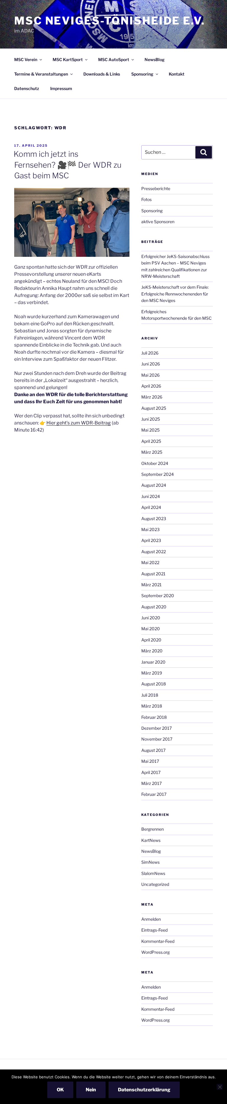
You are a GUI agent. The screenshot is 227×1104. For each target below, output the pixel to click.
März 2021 (151, 584)
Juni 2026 (150, 363)
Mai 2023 (150, 529)
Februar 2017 (153, 794)
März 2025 (151, 452)
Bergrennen (152, 829)
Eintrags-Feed (154, 929)
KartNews (150, 840)
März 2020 (152, 650)
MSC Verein (25, 59)
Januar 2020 (153, 661)
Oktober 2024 (154, 463)
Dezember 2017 (156, 728)
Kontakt (176, 73)
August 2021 (153, 573)
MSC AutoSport (113, 59)
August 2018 (153, 683)
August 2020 (153, 606)
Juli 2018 (149, 695)
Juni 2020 (150, 617)
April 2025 (151, 441)
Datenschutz (26, 88)
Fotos (146, 199)
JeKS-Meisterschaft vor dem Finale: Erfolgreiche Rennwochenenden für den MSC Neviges (175, 294)
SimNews (150, 862)
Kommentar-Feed (157, 941)
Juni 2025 (150, 419)
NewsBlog (155, 59)
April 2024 (151, 507)
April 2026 (151, 385)
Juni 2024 (150, 496)
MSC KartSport (68, 59)
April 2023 (151, 540)
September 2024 (157, 474)
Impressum (61, 88)
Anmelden (151, 919)
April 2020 (151, 639)
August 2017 (153, 750)
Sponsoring (142, 73)
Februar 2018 (154, 717)
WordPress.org (155, 952)
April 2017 (150, 772)
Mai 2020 (150, 628)
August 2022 (153, 551)
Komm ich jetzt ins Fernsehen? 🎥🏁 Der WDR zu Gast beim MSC (67, 164)
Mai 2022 (150, 562)
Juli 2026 (149, 352)
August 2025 (153, 408)
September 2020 (157, 595)
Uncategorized (155, 884)
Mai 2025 (150, 429)
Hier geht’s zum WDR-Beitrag (78, 423)
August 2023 (153, 518)
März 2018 (151, 705)
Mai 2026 (150, 375)
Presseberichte (155, 188)
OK (60, 1089)
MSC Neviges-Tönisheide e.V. (109, 20)
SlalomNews (153, 873)
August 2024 (153, 485)
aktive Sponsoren (157, 221)
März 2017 (151, 783)
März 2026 (151, 396)
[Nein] (220, 1087)
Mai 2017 (150, 761)
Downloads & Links (101, 73)
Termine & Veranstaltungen (41, 73)
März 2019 (151, 672)
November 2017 (156, 739)
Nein (91, 1089)
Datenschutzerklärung (144, 1089)
